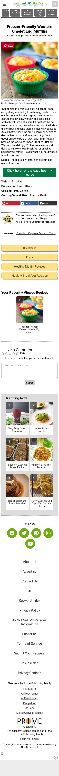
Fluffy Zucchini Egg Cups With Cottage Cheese (41, 504)
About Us (29, 562)
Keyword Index (29, 601)
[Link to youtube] (30, 544)
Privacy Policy (29, 610)
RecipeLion (29, 703)
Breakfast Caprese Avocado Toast (36, 233)
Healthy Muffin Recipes (29, 266)
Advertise (30, 572)
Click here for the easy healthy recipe (29, 172)
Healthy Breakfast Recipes (29, 275)
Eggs (29, 257)
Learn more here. (29, 738)
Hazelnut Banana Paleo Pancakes (17, 502)
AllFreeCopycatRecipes (29, 712)
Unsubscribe (29, 663)
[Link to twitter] (24, 533)
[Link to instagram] (48, 533)
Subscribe (29, 634)
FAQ (29, 591)
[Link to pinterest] (36, 533)
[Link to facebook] (12, 533)
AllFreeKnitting (29, 698)
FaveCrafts (29, 688)
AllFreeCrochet (29, 693)
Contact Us (30, 581)
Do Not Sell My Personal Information (29, 622)
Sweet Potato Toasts (41, 430)
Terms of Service (29, 644)
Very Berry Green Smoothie (17, 430)
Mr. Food (30, 708)
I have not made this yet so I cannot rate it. (29, 358)
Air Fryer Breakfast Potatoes (41, 466)
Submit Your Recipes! (29, 653)
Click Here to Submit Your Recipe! (35, 222)
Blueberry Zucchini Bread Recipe (17, 466)
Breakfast (29, 248)
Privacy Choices (29, 673)
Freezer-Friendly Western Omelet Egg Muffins (29, 330)
